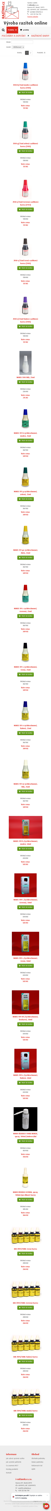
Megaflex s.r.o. (37, 1501)
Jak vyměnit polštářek (13, 1462)
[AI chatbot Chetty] (46, 1506)
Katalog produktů (12, 1469)
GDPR (33, 1469)
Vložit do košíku (27, 92)
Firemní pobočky (32, 17)
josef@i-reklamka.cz (36, 12)
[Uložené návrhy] (48, 30)
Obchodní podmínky (38, 1458)
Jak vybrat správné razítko (15, 1458)
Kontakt (9, 1473)
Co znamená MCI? (12, 1466)
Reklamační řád (37, 1466)
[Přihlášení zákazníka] (38, 30)
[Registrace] (43, 30)
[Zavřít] (47, 1495)
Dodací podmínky (37, 1462)
